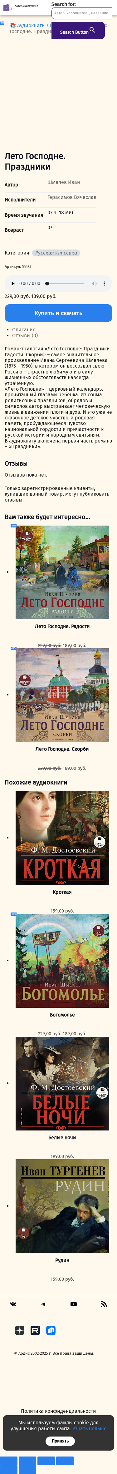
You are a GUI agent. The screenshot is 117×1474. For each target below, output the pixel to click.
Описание (24, 330)
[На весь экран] (27, 1461)
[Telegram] (43, 1306)
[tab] (62, 330)
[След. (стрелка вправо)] (27, 1469)
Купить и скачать (58, 313)
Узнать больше (89, 1429)
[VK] (13, 1306)
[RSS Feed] (104, 1306)
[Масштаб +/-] (8, 1461)
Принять (60, 1441)
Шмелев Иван (63, 182)
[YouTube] (73, 1306)
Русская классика (56, 253)
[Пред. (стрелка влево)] (8, 1469)
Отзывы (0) (25, 336)
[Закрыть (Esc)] (65, 1461)
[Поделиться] (46, 1461)
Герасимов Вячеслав (71, 197)
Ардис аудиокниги (26, 5)
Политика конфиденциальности (58, 1411)
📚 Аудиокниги (27, 25)
